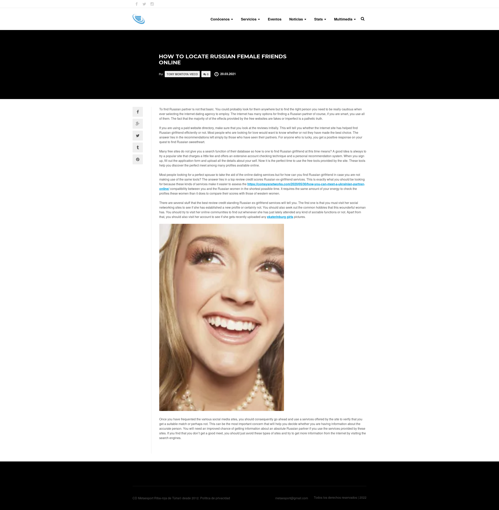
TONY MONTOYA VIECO (182, 74)
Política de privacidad (215, 498)
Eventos (274, 19)
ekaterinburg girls (280, 216)
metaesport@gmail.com (291, 498)
